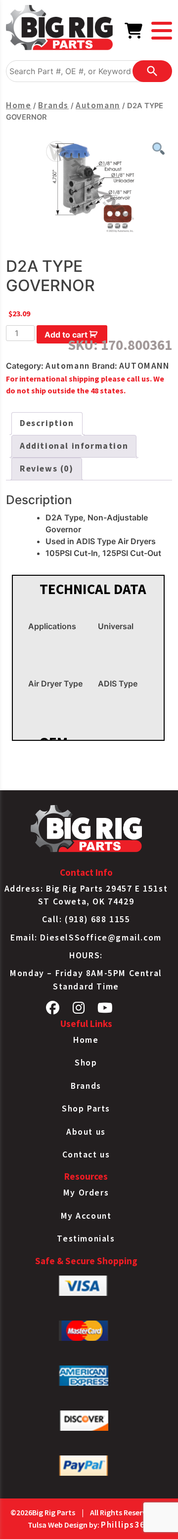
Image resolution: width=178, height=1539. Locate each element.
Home (18, 105)
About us (86, 1131)
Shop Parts (86, 1108)
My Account (86, 1215)
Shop (86, 1062)
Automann (98, 105)
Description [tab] (47, 423)
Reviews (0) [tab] (47, 468)
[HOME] (59, 29)
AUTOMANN (144, 365)
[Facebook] (53, 1010)
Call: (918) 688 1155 (86, 919)
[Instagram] (79, 1010)
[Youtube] (105, 1010)
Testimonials (86, 1238)
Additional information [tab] (74, 445)
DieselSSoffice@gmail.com (100, 937)
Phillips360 (125, 1524)
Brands (53, 105)
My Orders (86, 1192)
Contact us (86, 1154)
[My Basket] (134, 33)
